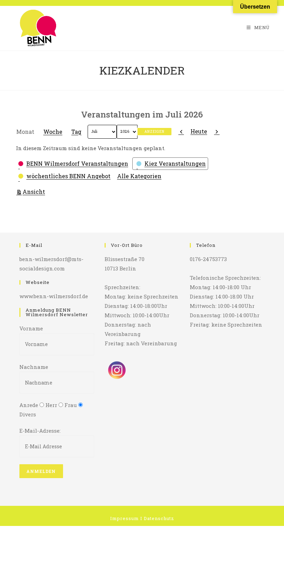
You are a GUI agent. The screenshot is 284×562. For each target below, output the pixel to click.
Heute (198, 131)
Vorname (31, 328)
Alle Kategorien (139, 176)
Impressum (124, 518)
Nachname (33, 366)
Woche (52, 131)
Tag (76, 131)
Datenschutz (159, 518)
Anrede (28, 404)
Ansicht (35, 191)
